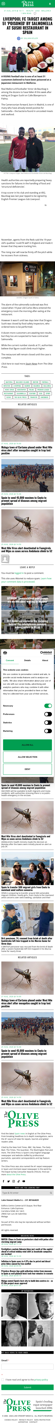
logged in (19, 573)
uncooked (44, 397)
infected (6, 386)
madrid (27, 386)
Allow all (27, 745)
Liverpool (17, 386)
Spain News (31, 363)
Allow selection (27, 757)
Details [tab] (27, 660)
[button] (51, 1193)
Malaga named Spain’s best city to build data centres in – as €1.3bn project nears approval (27, 1282)
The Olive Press (20, 397)
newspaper (21, 389)
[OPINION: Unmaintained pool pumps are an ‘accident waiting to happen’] (27, 598)
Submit (27, 1387)
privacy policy (41, 1379)
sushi (8, 397)
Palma (31, 389)
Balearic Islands (22, 382)
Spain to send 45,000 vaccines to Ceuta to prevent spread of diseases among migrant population (24, 500)
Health (29, 11)
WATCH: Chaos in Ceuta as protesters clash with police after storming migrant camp (27, 1240)
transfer (33, 397)
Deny (27, 769)
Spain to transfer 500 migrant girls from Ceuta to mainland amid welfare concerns (25, 888)
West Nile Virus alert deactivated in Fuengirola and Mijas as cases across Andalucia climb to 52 (26, 549)
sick (40, 393)
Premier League (43, 389)
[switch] (48, 714)
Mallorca (46, 11)
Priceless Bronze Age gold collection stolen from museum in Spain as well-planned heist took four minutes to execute (27, 1272)
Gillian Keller (31, 38)
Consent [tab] (10, 660)
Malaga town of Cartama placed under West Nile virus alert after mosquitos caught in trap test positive (26, 450)
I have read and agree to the (26, 1379)
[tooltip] (3, 1181)
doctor (35, 382)
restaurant (8, 393)
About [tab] (45, 660)
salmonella (21, 393)
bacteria (9, 382)
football (45, 382)
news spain (9, 389)
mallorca (47, 386)
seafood (32, 393)
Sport (48, 393)
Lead (37, 11)
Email (5, 1360)
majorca (37, 386)
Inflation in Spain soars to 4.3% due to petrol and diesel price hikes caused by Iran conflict (25, 1262)
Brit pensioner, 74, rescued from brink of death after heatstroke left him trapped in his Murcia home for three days (26, 941)
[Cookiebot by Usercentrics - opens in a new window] (40, 653)
